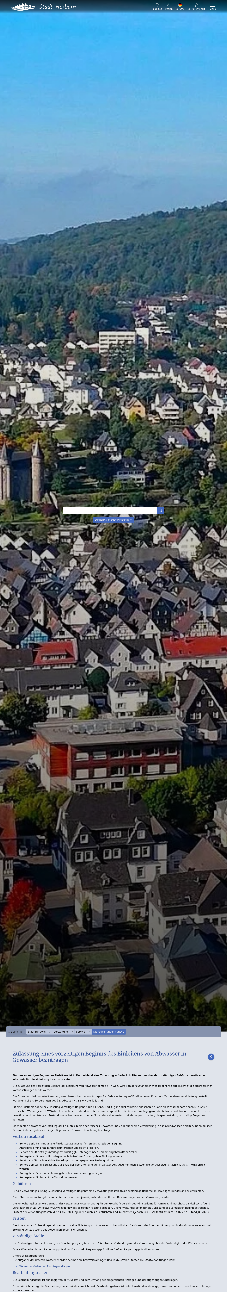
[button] (160, 510)
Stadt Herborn (36, 1031)
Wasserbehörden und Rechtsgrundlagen (44, 1266)
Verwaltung (61, 1031)
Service (80, 1031)
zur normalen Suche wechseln (112, 519)
